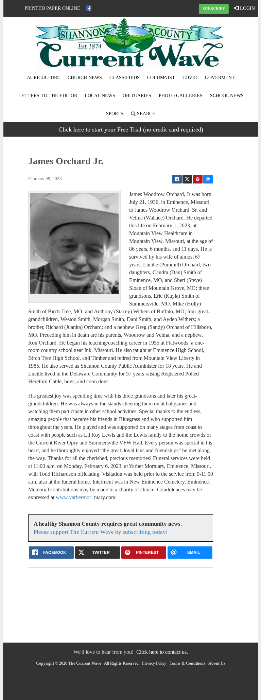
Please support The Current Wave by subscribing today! (101, 532)
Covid (189, 77)
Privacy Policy (154, 663)
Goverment (220, 77)
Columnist (161, 77)
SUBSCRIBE (214, 8)
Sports (114, 113)
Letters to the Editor (47, 95)
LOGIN (247, 8)
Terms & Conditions (187, 663)
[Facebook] (88, 8)
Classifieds (124, 77)
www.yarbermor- (74, 497)
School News (227, 95)
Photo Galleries (181, 95)
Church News (85, 77)
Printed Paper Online (52, 8)
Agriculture (43, 77)
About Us (216, 663)
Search (146, 113)
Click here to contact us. (162, 652)
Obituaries (137, 95)
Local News (100, 95)
